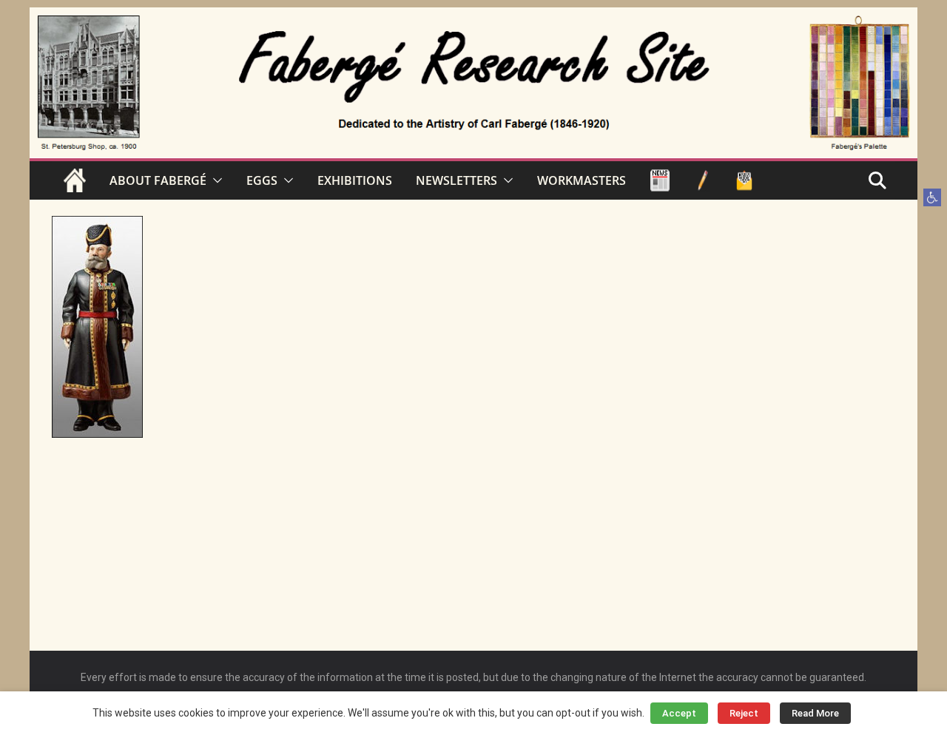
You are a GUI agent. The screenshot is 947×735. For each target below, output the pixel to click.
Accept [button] (679, 713)
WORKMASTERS (581, 180)
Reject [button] (743, 713)
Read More (815, 713)
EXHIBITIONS (354, 180)
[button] (932, 197)
